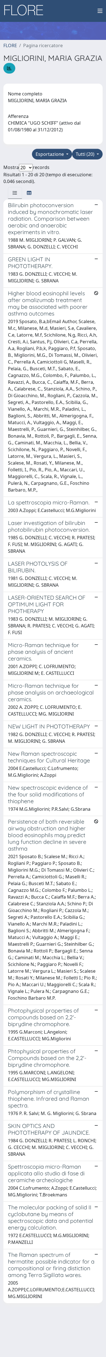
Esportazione (50, 154)
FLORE (10, 45)
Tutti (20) (86, 154)
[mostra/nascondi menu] (100, 11)
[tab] (15, 193)
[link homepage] (25, 11)
